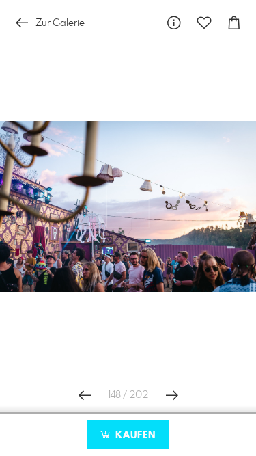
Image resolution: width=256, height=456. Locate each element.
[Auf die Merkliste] (204, 23)
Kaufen (134, 435)
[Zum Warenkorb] (234, 23)
